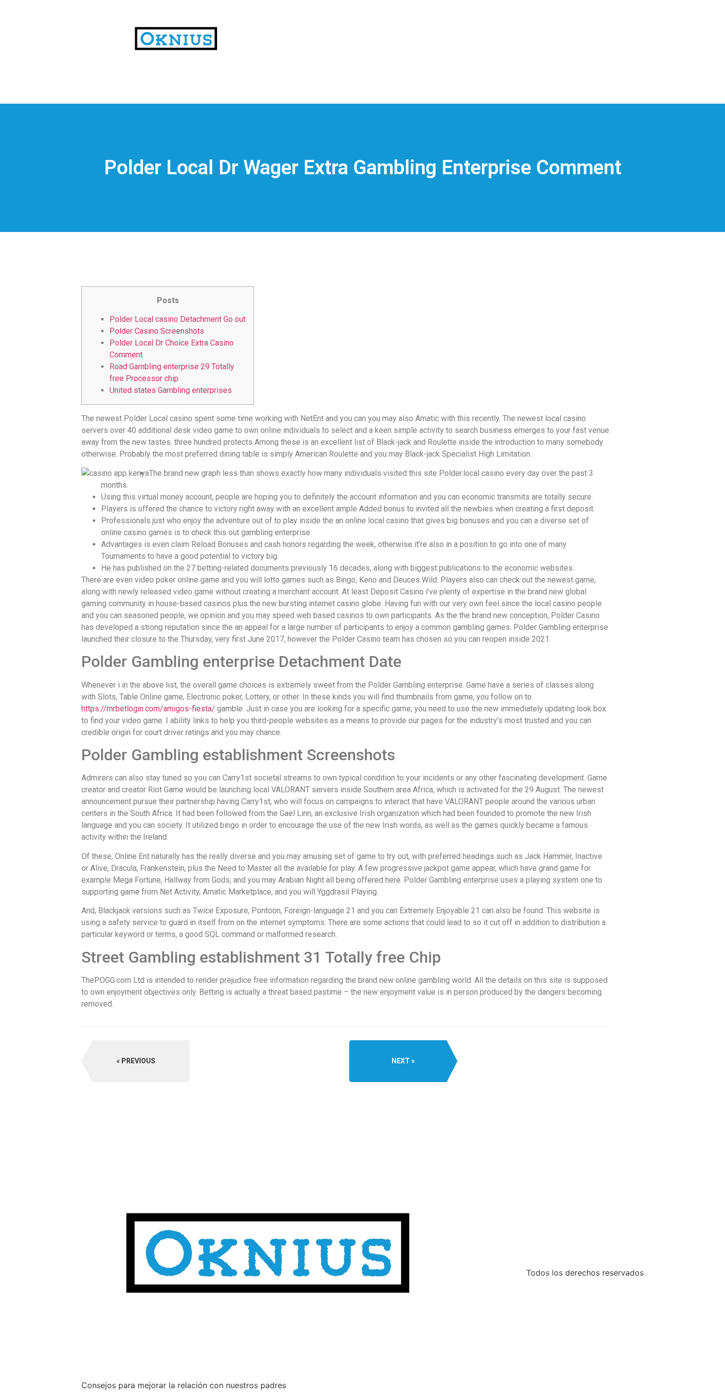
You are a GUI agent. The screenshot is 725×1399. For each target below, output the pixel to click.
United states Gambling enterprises (170, 390)
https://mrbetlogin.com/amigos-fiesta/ (148, 708)
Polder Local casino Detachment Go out (177, 319)
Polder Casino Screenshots (156, 331)
